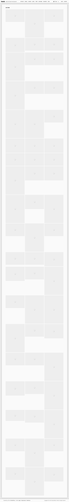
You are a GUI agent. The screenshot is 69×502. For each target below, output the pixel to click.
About (62, 1)
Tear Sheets (45, 1)
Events (33, 1)
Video (49, 1)
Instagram (40, 1)
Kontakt (65, 1)
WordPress (13, 500)
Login (19, 500)
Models (26, 1)
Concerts (29, 1)
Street (36, 1)
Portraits (22, 1)
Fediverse (28, 500)
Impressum (23, 500)
